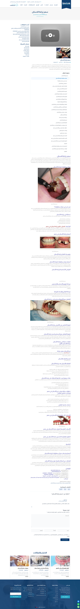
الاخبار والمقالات (31, 4)
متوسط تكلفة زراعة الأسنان (62, 91)
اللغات (21, 4)
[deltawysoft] (36, 607)
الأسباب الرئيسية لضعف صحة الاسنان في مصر (59, 138)
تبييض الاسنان (26, 47)
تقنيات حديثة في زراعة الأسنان (62, 112)
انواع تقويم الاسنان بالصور (62, 568)
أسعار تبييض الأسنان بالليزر (24, 35)
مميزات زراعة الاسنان (23, 568)
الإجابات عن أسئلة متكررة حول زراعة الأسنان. (59, 148)
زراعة (65, 489)
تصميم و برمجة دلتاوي (42, 607)
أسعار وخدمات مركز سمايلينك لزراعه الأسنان (59, 146)
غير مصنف (27, 54)
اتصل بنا (25, 4)
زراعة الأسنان (66, 352)
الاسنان (61, 489)
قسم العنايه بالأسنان (63, 120)
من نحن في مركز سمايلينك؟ (62, 80)
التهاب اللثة (27, 46)
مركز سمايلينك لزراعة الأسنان (61, 78)
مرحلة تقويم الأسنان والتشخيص (61, 99)
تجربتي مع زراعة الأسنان (25, 26)
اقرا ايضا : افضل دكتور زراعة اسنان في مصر (60, 86)
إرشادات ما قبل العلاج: (63, 130)
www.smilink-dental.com (55, 470)
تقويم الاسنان (26, 51)
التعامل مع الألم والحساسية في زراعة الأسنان (59, 104)
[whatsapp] (78, 604)
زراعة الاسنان (26, 53)
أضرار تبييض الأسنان (25, 41)
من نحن (51, 4)
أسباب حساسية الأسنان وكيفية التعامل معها (21, 34)
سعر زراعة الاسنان (65, 75)
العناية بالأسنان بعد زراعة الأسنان (61, 122)
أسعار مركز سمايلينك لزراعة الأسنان (61, 93)
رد (31, 506)
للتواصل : (65, 151)
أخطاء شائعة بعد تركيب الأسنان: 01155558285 (21, 31)
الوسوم (37, 4)
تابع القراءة (67, 576)
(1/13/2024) (62, 570)
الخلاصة (65, 143)
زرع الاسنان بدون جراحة (63, 117)
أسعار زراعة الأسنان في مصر (62, 88)
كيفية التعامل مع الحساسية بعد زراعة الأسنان (59, 109)
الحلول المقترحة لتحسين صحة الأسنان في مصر (59, 140)
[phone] (78, 607)
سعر (69, 489)
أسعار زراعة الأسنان (25, 38)
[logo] (66, 3)
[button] (50, 35)
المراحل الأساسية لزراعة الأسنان (61, 96)
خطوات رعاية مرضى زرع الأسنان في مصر (60, 127)
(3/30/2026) (21, 570)
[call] (17, 5)
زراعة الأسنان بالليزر (63, 114)
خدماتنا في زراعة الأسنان (63, 83)
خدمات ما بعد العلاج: (63, 133)
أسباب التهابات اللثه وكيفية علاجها (23, 32)
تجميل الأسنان (26, 49)
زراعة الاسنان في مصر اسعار (41, 568)
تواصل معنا (13, 4)
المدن (41, 4)
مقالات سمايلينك (26, 56)
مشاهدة (55, 62)
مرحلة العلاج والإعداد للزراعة (62, 101)
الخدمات (46, 4)
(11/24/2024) (41, 570)
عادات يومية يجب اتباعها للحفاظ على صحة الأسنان (58, 125)
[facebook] (78, 601)
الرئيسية (55, 4)
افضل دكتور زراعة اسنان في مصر (55, 226)
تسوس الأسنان (26, 50)
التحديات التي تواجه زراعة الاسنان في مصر (60, 135)
